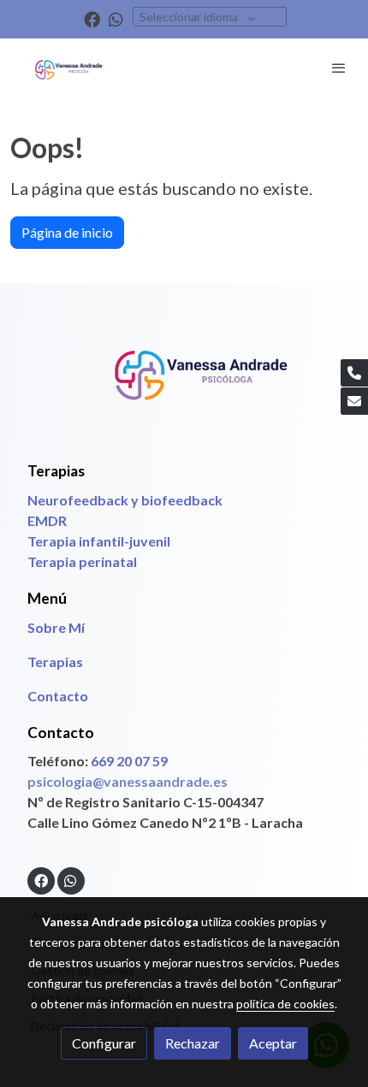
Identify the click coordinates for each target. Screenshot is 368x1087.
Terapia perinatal (83, 561)
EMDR (47, 520)
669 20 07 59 (129, 761)
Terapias (55, 661)
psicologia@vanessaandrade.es (127, 781)
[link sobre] (184, 381)
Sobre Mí (56, 627)
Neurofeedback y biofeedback (125, 500)
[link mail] (354, 401)
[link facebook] (92, 18)
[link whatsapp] (116, 18)
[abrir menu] (338, 67)
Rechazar (192, 1043)
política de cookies (285, 1003)
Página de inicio (67, 232)
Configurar (104, 1043)
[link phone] (354, 373)
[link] (68, 68)
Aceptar (273, 1043)
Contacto (57, 696)
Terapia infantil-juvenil (98, 541)
